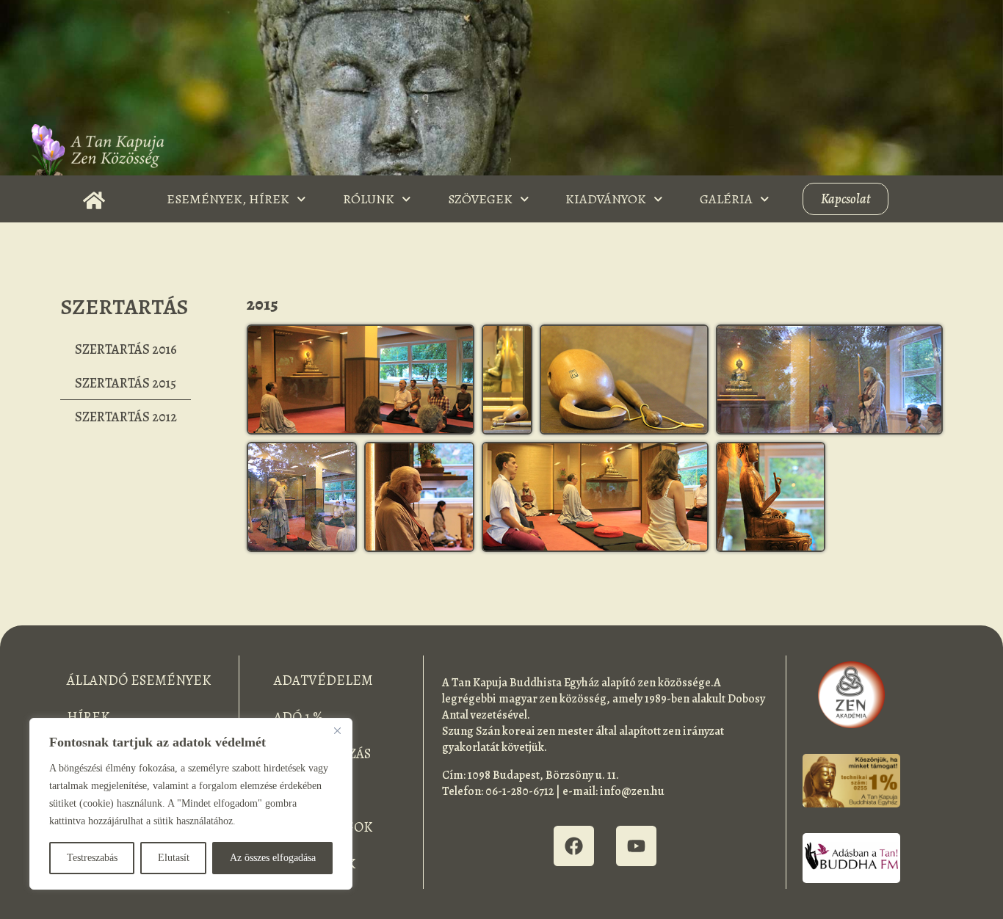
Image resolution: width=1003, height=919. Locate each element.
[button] (360, 379)
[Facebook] (574, 846)
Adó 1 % (298, 717)
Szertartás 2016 (126, 349)
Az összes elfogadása (273, 857)
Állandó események (139, 680)
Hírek (88, 717)
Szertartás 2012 (126, 417)
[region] (190, 804)
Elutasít (173, 857)
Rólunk (368, 199)
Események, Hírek (228, 199)
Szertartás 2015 (125, 383)
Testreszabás (92, 857)
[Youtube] (636, 846)
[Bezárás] (337, 730)
